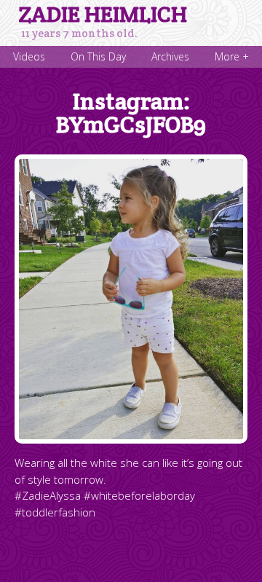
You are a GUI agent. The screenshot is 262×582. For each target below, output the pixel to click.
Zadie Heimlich (103, 14)
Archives (170, 56)
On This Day (98, 56)
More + (232, 56)
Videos (29, 56)
